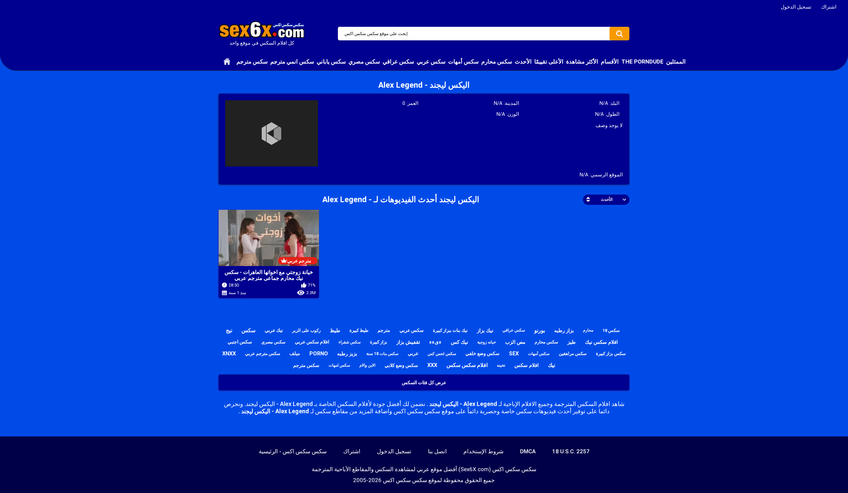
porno (318, 353)
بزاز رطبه (564, 331)
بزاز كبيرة (378, 341)
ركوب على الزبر (306, 330)
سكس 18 (611, 330)
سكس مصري (364, 61)
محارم (588, 330)
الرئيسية (227, 61)
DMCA (528, 451)
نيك (551, 365)
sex (514, 353)
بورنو (539, 330)
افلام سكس (526, 365)
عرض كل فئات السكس (424, 382)
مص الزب (515, 342)
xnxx (229, 353)
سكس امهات (339, 365)
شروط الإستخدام (483, 451)
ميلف (295, 353)
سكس (248, 330)
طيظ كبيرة (358, 330)
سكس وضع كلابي (401, 365)
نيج (229, 330)
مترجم (384, 330)
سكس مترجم (252, 61)
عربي (413, 353)
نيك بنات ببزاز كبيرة (450, 330)
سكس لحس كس (442, 353)
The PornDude (642, 61)
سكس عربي (431, 61)
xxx (432, 365)
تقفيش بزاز (408, 342)
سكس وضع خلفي (482, 353)
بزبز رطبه (347, 354)
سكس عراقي (398, 61)
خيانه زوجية (486, 342)
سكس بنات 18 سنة (382, 353)
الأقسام (610, 61)
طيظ (335, 331)
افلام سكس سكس (467, 365)
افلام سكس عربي (312, 341)
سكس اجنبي (240, 341)
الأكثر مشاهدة (582, 61)
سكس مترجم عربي (262, 353)
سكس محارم (496, 61)
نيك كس (459, 342)
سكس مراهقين (573, 353)
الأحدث (523, 61)
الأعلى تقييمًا (548, 61)
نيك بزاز (485, 331)
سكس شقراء (350, 342)
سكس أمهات (463, 61)
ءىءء (435, 342)
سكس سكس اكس (405, 480)
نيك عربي (274, 330)
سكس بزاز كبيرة (611, 353)
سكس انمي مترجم (292, 61)
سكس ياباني (331, 61)
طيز (571, 342)
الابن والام (367, 365)
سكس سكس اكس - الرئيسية (293, 451)
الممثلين (676, 61)
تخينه (501, 365)
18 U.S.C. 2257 (571, 451)
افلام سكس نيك (601, 342)
